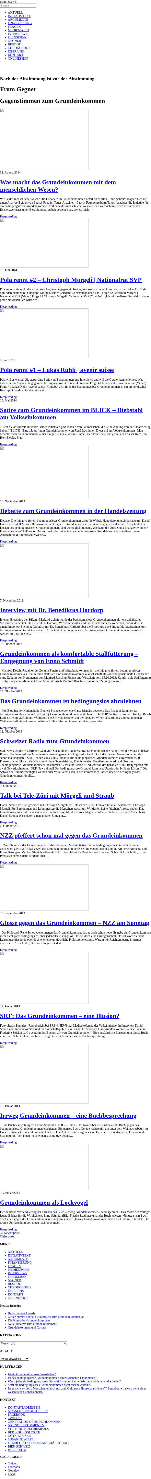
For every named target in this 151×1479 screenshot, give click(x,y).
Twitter (12, 1463)
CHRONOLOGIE (19, 48)
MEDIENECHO (18, 30)
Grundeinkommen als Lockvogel (44, 1202)
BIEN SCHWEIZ (19, 1446)
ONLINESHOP (18, 58)
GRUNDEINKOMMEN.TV (26, 1425)
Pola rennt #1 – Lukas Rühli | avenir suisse (57, 369)
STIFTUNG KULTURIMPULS (28, 1428)
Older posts (9, 1236)
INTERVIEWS (17, 33)
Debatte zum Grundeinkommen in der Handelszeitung (73, 510)
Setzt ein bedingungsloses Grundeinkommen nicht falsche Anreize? (49, 1385)
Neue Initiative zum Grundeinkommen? (32, 1324)
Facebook (14, 1467)
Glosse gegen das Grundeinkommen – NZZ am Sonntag (74, 922)
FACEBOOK (16, 1414)
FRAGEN (14, 26)
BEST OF (14, 44)
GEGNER (14, 40)
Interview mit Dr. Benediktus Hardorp (51, 610)
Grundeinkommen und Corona (27, 1327)
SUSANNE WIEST (20, 1439)
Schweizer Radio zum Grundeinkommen (54, 741)
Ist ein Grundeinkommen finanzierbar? (32, 1374)
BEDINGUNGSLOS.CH (24, 1432)
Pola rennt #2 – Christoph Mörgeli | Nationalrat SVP (71, 279)
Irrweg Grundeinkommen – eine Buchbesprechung (68, 1115)
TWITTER (15, 1418)
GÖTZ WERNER (19, 1435)
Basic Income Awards (21, 1313)
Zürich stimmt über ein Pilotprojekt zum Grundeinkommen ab (46, 1316)
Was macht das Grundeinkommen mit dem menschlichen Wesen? (58, 186)
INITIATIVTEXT (19, 16)
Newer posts (9, 1232)
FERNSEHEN (17, 37)
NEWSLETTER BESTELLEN (28, 1411)
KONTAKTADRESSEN (24, 1407)
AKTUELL (15, 12)
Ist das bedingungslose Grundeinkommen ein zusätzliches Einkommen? (52, 1377)
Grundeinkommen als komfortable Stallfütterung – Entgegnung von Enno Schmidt (69, 657)
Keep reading (8, 216)
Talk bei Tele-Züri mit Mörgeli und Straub (57, 795)
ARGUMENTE (18, 19)
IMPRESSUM (17, 1450)
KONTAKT (15, 55)
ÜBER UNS (16, 51)
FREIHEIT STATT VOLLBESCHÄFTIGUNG (38, 1443)
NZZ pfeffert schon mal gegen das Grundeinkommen (71, 835)
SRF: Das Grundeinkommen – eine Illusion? (59, 1015)
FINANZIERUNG (20, 23)
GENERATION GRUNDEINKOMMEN (34, 1421)
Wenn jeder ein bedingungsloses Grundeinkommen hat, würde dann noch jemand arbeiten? (64, 1381)
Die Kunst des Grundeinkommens (29, 1320)
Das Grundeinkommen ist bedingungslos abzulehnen (71, 701)
